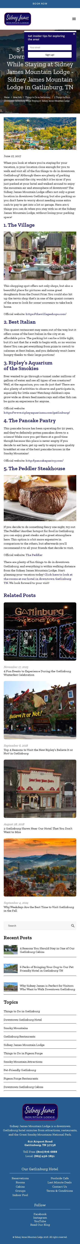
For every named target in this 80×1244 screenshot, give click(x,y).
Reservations (20, 1178)
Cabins (20, 1186)
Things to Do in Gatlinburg (37, 97)
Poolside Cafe (60, 1178)
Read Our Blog (40, 1224)
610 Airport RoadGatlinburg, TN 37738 (40, 1143)
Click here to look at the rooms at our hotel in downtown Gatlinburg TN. (38, 579)
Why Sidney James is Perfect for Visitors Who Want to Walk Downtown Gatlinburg (47, 987)
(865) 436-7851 (44, 1156)
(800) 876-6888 (46, 1151)
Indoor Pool (20, 1195)
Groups (20, 1190)
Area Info (17, 97)
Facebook (40, 1214)
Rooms (20, 1182)
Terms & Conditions (59, 1190)
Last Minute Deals (60, 1182)
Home (6, 97)
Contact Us (59, 1186)
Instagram (40, 1217)
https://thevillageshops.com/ (46, 314)
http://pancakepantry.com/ (44, 460)
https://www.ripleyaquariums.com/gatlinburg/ (37, 412)
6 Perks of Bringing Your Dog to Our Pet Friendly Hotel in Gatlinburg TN (46, 968)
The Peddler (34, 555)
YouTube (40, 1221)
